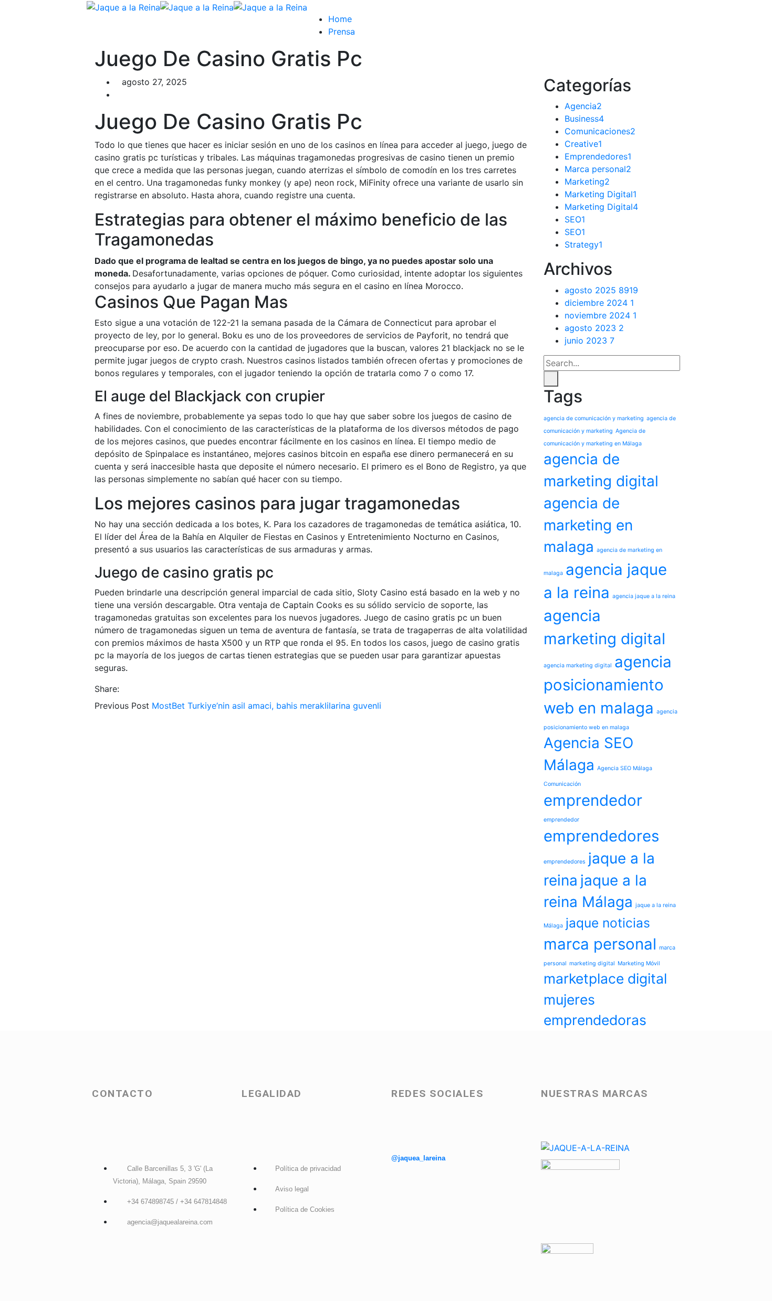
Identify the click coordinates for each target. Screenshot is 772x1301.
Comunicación (562, 784)
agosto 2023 (594, 328)
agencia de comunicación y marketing (594, 418)
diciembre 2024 (599, 302)
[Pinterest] (143, 689)
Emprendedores (598, 156)
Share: (107, 689)
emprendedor (593, 800)
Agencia (583, 106)
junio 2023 (589, 340)
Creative (583, 143)
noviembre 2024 (601, 315)
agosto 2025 (601, 290)
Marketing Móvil (639, 963)
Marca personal (598, 169)
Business (584, 118)
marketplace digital (605, 978)
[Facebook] (125, 689)
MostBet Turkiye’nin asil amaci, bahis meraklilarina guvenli (266, 705)
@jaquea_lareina (418, 1158)
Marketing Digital (601, 194)
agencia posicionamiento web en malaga (608, 685)
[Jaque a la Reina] (123, 6)
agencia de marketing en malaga (588, 525)
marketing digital (592, 963)
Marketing (587, 181)
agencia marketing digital (578, 665)
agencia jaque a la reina (643, 596)
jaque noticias (608, 923)
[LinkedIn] (152, 689)
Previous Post (122, 705)
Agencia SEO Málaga (624, 768)
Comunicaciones (600, 131)
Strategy (583, 244)
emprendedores (601, 836)
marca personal (600, 944)
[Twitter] (134, 689)
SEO (575, 219)
